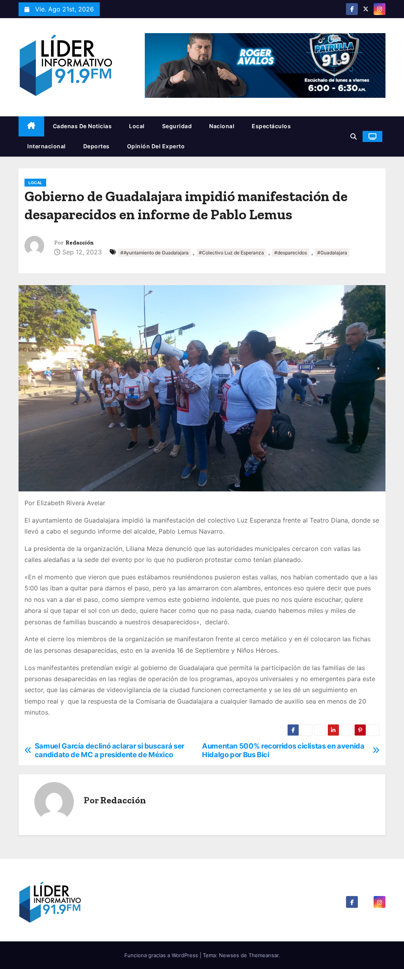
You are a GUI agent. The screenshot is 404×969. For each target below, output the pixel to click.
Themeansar (264, 955)
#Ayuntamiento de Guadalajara (154, 253)
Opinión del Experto (156, 146)
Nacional (221, 126)
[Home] (31, 126)
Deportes (96, 146)
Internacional (46, 146)
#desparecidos (290, 253)
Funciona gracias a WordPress (162, 955)
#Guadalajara (332, 253)
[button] (353, 136)
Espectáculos (271, 126)
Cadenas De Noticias (82, 126)
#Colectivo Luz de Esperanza (231, 253)
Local (137, 126)
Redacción (79, 242)
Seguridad (177, 126)
